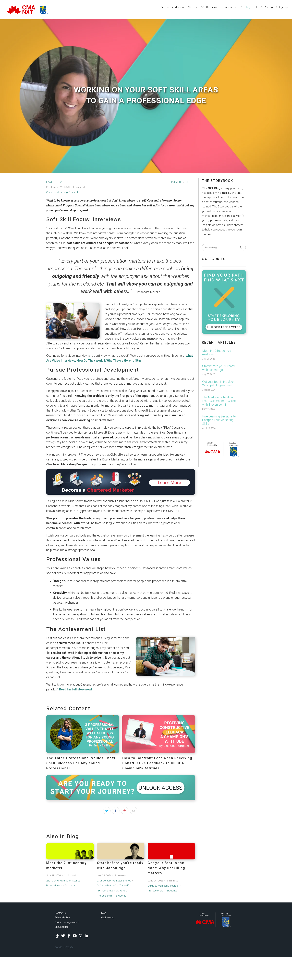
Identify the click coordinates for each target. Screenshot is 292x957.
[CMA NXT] (45, 9)
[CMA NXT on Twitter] (63, 936)
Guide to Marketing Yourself (62, 192)
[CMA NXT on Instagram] (80, 936)
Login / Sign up (278, 7)
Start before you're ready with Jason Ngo (218, 368)
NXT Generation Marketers (112, 890)
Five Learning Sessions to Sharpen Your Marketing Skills (219, 420)
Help (256, 7)
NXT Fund (194, 7)
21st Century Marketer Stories (63, 880)
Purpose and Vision (173, 7)
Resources (232, 7)
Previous (176, 182)
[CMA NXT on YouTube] (74, 936)
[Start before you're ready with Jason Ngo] (120, 851)
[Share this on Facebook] (115, 810)
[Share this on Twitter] (107, 810)
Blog (247, 7)
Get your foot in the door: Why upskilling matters (166, 868)
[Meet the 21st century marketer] (70, 851)
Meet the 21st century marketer (217, 352)
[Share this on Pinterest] (124, 810)
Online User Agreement (67, 922)
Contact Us (61, 913)
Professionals (54, 885)
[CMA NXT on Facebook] (68, 936)
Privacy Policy (62, 917)
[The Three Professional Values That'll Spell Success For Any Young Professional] (82, 752)
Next (189, 182)
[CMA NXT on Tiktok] (57, 936)
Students (70, 885)
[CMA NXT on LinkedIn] (86, 936)
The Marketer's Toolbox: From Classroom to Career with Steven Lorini (219, 400)
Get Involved (214, 7)
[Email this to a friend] (133, 810)
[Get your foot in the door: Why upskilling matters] (171, 851)
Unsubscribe (61, 927)
